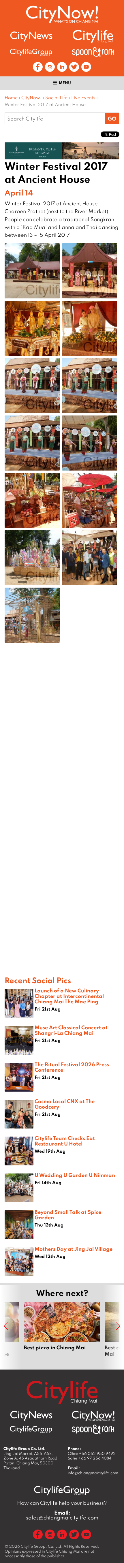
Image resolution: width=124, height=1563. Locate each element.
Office (92, 1453)
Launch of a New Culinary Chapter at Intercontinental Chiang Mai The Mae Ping (69, 996)
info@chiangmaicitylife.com (93, 1472)
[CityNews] (31, 36)
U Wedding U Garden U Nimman (75, 1174)
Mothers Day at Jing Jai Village (73, 1248)
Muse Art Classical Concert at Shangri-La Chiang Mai (71, 1030)
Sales (89, 1458)
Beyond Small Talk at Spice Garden (68, 1214)
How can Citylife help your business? (62, 1503)
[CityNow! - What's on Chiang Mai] (62, 14)
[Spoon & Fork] (93, 52)
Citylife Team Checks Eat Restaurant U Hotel (65, 1141)
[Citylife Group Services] (31, 52)
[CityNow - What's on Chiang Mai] (93, 1416)
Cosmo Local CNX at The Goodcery (65, 1104)
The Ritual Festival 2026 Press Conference (72, 1067)
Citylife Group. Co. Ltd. (42, 1546)
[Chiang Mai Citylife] (93, 36)
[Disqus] (62, 739)
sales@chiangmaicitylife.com (62, 1515)
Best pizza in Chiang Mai (62, 1332)
